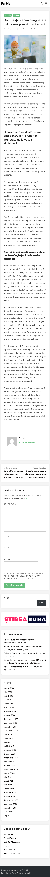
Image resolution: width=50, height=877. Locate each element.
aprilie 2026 (9, 704)
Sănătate (17, 15)
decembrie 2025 (11, 719)
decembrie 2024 (11, 758)
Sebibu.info (8, 834)
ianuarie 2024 (10, 796)
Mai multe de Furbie (27, 443)
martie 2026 (9, 707)
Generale (8, 15)
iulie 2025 (8, 734)
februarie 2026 (10, 711)
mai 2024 (8, 785)
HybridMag (28, 873)
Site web (8, 559)
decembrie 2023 (11, 800)
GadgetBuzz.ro (10, 838)
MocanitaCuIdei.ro (12, 853)
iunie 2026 (8, 696)
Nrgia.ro (7, 846)
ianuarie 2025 (9, 754)
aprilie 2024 (9, 788)
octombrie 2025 (11, 727)
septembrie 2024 (11, 769)
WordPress (16, 873)
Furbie (5, 3)
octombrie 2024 (11, 765)
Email (7, 548)
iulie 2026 (8, 692)
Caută (6, 598)
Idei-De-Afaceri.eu (12, 842)
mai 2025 (8, 742)
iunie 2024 (8, 781)
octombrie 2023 (11, 808)
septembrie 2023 (11, 812)
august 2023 (9, 816)
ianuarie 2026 (9, 715)
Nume (7, 537)
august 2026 (9, 688)
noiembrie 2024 (10, 761)
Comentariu (10, 504)
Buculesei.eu (9, 850)
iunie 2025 (8, 738)
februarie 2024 (10, 792)
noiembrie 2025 (10, 723)
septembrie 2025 (11, 731)
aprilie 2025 (9, 746)
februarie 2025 (10, 750)
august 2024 (9, 773)
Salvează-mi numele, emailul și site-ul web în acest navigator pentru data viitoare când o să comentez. (23, 576)
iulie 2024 (8, 777)
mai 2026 (8, 700)
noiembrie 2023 (10, 804)
